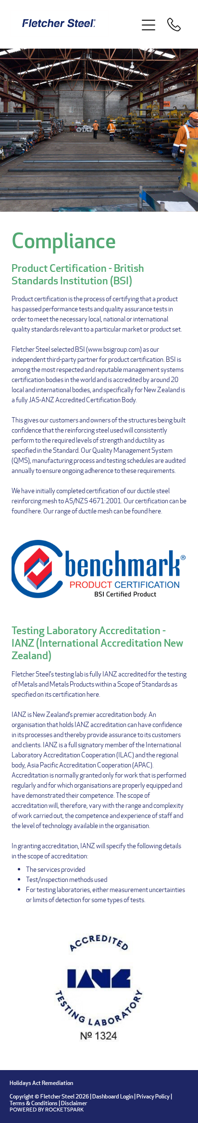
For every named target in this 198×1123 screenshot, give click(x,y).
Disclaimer (74, 1103)
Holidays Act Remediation (41, 1083)
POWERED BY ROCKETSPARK (47, 1109)
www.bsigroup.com (114, 349)
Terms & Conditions (34, 1103)
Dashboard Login (112, 1096)
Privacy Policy (153, 1096)
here (34, 510)
